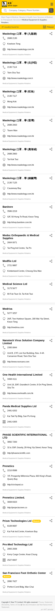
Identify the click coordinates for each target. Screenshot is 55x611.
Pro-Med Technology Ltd (17, 544)
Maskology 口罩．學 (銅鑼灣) (20, 178)
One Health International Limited (22, 374)
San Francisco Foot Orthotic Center (24, 573)
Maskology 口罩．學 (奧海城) (20, 149)
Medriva (7, 308)
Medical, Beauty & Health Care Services (28, 17)
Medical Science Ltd (15, 284)
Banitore (8, 206)
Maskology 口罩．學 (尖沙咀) (20, 62)
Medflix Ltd (9, 261)
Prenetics (8, 466)
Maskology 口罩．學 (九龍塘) (20, 33)
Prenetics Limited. (14, 497)
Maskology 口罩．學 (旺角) (18, 91)
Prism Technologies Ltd (17, 521)
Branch (36, 521)
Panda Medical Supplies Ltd (19, 406)
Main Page (5, 17)
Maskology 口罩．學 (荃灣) (18, 120)
